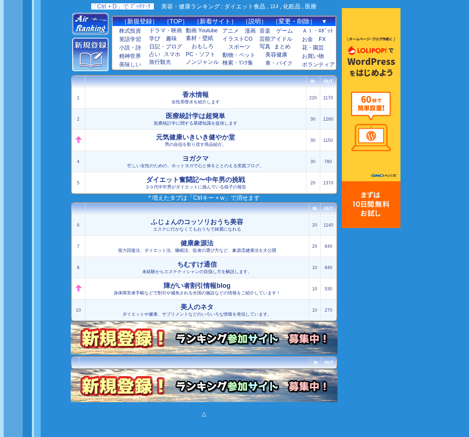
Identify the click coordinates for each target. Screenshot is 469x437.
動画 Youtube (202, 30)
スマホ (172, 54)
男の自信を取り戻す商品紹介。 (195, 140)
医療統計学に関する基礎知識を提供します (195, 119)
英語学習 (130, 39)
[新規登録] (90, 69)
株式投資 (130, 31)
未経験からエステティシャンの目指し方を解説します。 (197, 267)
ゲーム (284, 31)
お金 (307, 39)
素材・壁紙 (199, 38)
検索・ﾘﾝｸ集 (237, 63)
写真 (264, 46)
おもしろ (203, 46)
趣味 (171, 38)
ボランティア (318, 64)
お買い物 (313, 56)
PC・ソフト (200, 54)
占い (154, 54)
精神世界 (130, 56)
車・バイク (279, 63)
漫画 (250, 31)
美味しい (130, 64)
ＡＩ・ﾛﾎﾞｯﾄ (317, 31)
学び (154, 38)
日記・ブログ (165, 46)
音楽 (264, 31)
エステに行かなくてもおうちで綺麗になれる (197, 225)
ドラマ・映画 (165, 30)
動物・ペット (238, 55)
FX (322, 39)
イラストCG (237, 39)
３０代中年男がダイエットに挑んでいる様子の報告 (195, 183)
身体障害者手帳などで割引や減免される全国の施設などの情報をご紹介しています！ (197, 288)
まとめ (282, 46)
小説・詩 (130, 48)
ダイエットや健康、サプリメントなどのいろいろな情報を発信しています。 (197, 310)
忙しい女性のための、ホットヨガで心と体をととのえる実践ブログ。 (196, 161)
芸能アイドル (275, 39)
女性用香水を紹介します (195, 97)
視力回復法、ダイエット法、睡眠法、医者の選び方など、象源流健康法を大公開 (197, 246)
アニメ (230, 31)
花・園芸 (313, 48)
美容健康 (276, 55)
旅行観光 (160, 62)
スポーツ (239, 47)
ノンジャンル (202, 62)
